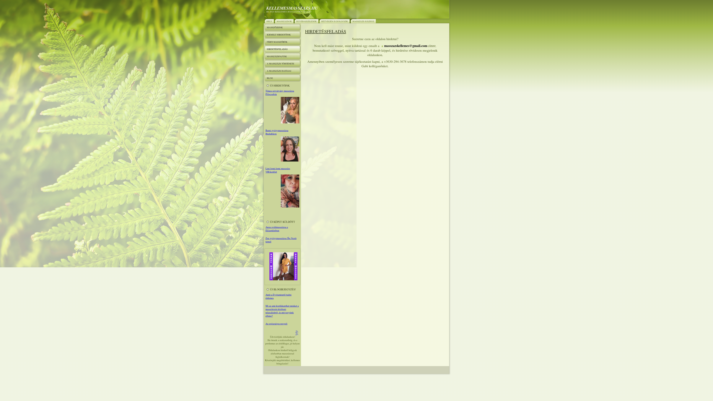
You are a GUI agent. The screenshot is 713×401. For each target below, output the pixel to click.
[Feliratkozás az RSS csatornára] (297, 331)
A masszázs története (280, 63)
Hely (269, 21)
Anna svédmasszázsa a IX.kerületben (277, 228)
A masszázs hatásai (279, 70)
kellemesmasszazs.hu (292, 8)
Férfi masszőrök (277, 41)
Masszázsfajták (277, 56)
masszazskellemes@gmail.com (405, 45)
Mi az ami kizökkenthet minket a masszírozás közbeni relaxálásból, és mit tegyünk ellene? (282, 310)
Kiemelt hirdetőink (279, 34)
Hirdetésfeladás (277, 49)
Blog (270, 77)
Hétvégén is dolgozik (334, 21)
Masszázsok (284, 21)
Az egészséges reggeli (276, 323)
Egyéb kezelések (306, 21)
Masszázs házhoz (363, 21)
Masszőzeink (275, 27)
